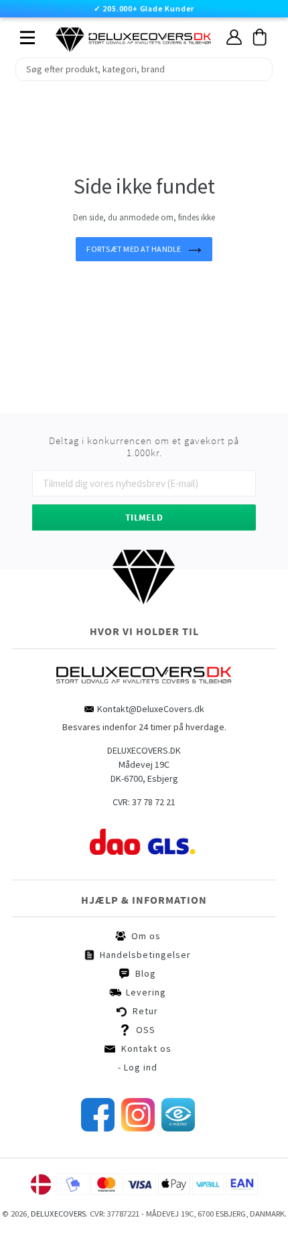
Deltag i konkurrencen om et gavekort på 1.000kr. (144, 447)
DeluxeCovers (58, 1214)
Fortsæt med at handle (133, 249)
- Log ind (137, 1067)
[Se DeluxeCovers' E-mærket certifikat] (178, 1128)
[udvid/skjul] (20, 34)
